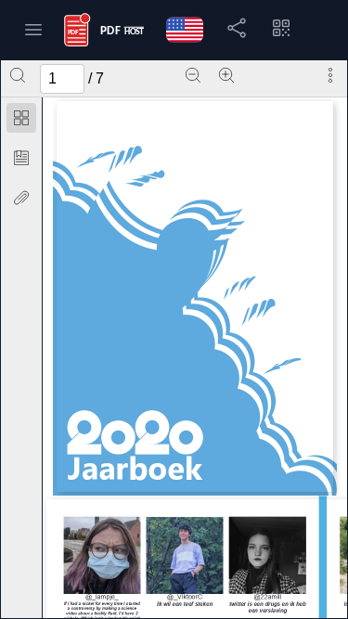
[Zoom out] (193, 75)
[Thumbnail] (21, 118)
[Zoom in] (226, 75)
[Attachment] (21, 198)
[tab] (21, 121)
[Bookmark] (21, 158)
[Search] (17, 75)
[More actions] (330, 75)
